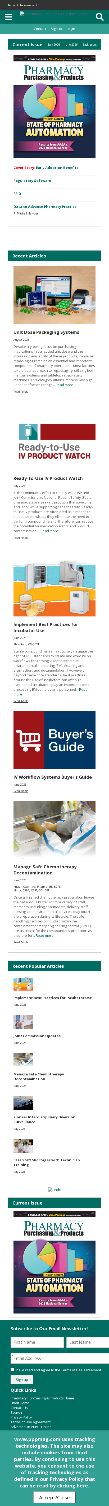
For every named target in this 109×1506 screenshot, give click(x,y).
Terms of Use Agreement (22, 5)
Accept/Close (54, 1497)
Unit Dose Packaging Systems (46, 332)
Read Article (20, 391)
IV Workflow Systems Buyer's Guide (52, 777)
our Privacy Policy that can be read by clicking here (57, 1482)
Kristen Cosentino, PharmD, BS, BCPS (37, 886)
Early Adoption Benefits (57, 167)
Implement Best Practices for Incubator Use (52, 997)
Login (71, 28)
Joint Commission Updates (37, 1036)
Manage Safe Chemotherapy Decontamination (45, 870)
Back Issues (90, 44)
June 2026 (71, 44)
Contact (40, 28)
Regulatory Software (32, 180)
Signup (56, 28)
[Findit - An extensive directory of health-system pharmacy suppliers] (54, 1189)
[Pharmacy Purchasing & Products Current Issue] (54, 106)
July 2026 (54, 44)
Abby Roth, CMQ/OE (26, 644)
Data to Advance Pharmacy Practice (44, 206)
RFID (17, 193)
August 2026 (21, 340)
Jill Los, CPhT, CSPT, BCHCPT (31, 890)
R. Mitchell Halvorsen (26, 213)
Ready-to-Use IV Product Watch (48, 478)
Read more (64, 384)
